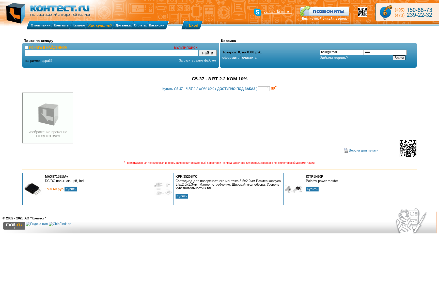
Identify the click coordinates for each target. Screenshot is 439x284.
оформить (230, 57)
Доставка (123, 25)
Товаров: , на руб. (242, 52)
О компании (41, 25)
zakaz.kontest (278, 11)
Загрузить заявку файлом (197, 60)
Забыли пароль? (334, 58)
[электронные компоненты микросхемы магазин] (407, 12)
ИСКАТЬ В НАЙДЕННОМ (48, 48)
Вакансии (156, 25)
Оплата (140, 25)
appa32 (47, 61)
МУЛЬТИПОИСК (185, 48)
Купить (71, 189)
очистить (249, 57)
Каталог (79, 25)
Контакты (61, 25)
